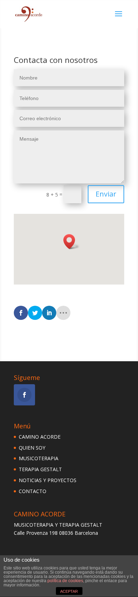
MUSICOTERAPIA (38, 458)
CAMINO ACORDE (40, 436)
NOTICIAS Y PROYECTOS (47, 480)
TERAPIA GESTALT (40, 469)
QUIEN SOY (32, 447)
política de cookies (65, 580)
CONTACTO (32, 491)
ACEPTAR (69, 591)
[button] (71, 241)
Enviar (106, 194)
